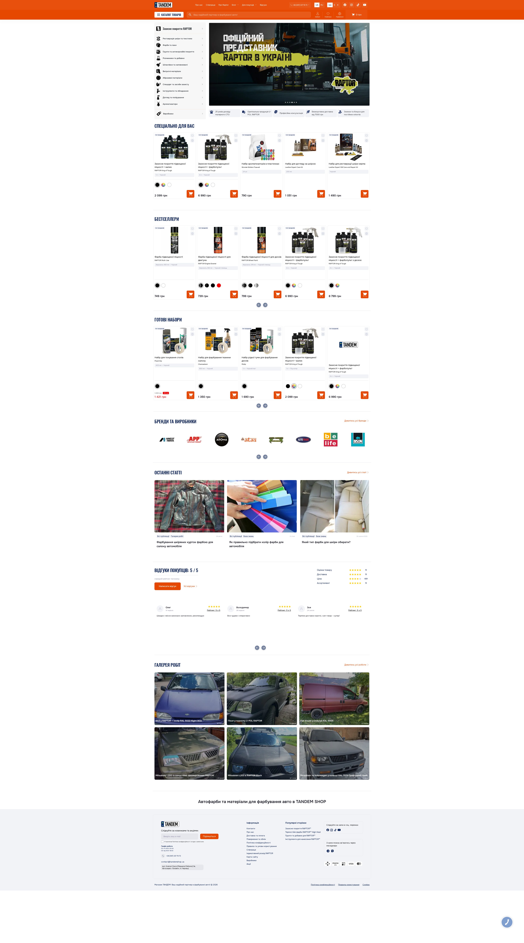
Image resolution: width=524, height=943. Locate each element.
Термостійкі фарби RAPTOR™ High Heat (303, 832)
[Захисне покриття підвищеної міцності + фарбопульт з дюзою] (305, 240)
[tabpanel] (289, 64)
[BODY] (358, 440)
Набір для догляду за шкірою (300, 163)
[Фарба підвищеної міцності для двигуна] (174, 240)
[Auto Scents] (221, 440)
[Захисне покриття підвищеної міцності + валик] (174, 147)
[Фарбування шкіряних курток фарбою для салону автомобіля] (189, 506)
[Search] (190, 15)
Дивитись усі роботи (355, 664)
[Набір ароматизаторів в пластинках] (261, 147)
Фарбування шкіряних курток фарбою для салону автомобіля (185, 544)
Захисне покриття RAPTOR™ (298, 828)
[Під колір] (163, 185)
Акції (249, 864)
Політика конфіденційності (181, 842)
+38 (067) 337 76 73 (173, 856)
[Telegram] (328, 851)
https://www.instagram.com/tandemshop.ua (331, 830)
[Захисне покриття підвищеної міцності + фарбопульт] (218, 147)
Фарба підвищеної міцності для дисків (218, 256)
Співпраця (210, 5)
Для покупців (248, 5)
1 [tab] (285, 102)
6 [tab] (296, 102)
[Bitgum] (330, 440)
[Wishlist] (192, 135)
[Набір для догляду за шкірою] (305, 147)
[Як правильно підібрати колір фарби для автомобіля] (262, 506)
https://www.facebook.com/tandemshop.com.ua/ (327, 830)
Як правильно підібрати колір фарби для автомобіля (256, 544)
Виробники (251, 860)
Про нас (199, 5)
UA (317, 5)
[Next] (265, 305)
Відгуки (263, 5)
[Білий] (169, 185)
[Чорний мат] (169, 285)
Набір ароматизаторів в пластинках (260, 163)
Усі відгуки (189, 586)
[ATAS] (194, 440)
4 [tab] (292, 102)
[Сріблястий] (213, 285)
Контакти (251, 828)
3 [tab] (289, 102)
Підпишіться (209, 836)
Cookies (366, 884)
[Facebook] (345, 5)
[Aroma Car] (166, 440)
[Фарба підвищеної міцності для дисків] (218, 240)
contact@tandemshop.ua (172, 862)
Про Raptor (223, 5)
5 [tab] (294, 102)
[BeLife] (276, 440)
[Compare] (192, 140)
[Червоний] (175, 285)
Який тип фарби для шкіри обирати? (326, 542)
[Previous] (259, 305)
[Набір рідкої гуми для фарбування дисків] (218, 341)
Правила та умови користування (262, 846)
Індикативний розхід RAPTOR (260, 853)
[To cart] (190, 194)
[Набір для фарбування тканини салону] (174, 341)
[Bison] (303, 440)
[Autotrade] (248, 440)
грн (329, 5)
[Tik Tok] (358, 5)
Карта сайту (252, 857)
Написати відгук (167, 586)
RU (322, 5)
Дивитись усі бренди (355, 420)
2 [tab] (287, 102)
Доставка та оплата (256, 835)
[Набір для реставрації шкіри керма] (348, 147)
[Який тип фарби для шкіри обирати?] (335, 506)
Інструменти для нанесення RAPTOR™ (302, 839)
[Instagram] (351, 5)
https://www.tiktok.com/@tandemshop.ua (335, 830)
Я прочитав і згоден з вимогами (184, 842)
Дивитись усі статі (356, 472)
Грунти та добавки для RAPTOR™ (300, 835)
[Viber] (332, 851)
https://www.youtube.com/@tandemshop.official (339, 830)
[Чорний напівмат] (163, 285)
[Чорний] (244, 386)
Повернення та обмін (256, 839)
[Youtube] (364, 5)
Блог (234, 5)
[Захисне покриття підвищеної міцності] (348, 244)
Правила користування (348, 884)
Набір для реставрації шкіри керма (347, 163)
